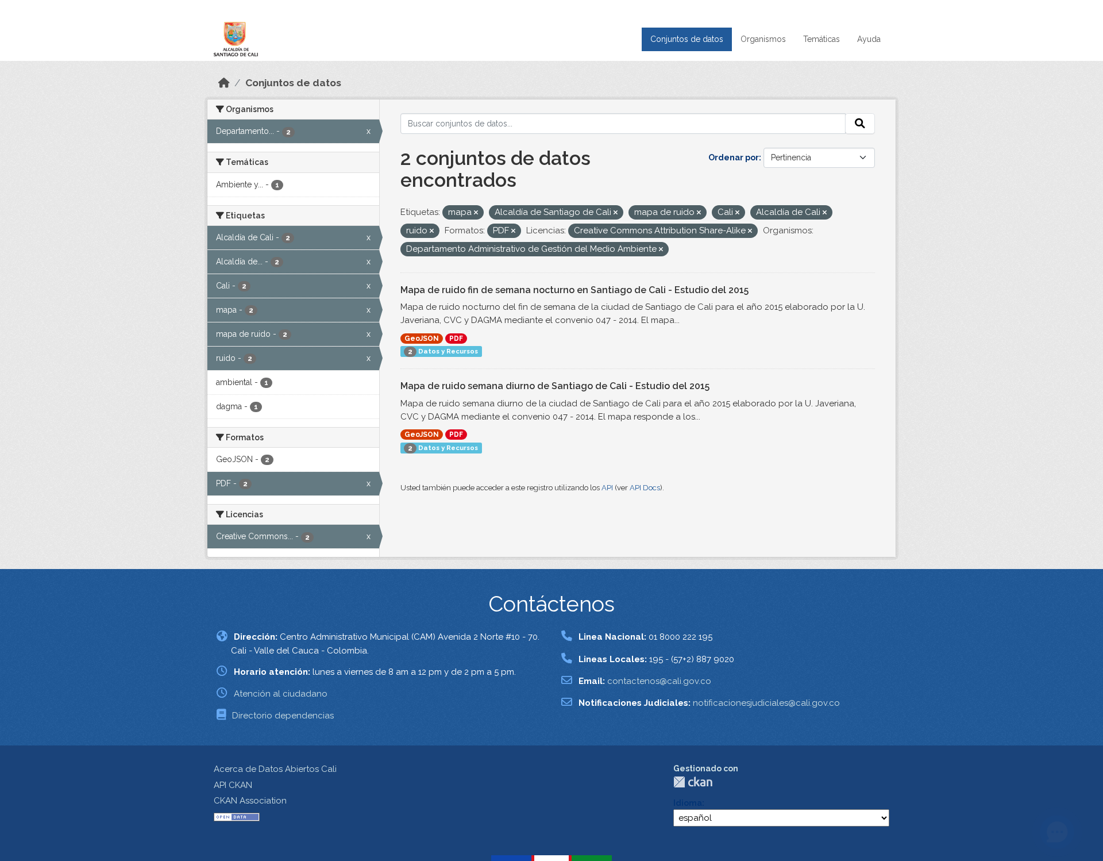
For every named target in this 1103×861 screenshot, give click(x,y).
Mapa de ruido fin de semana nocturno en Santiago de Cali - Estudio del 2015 (574, 290)
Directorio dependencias (283, 715)
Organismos (763, 39)
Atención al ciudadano (280, 694)
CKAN (692, 782)
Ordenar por (733, 157)
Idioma (687, 803)
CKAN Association (250, 800)
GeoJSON (421, 339)
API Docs (645, 487)
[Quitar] (476, 213)
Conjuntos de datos (686, 39)
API (607, 487)
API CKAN (233, 785)
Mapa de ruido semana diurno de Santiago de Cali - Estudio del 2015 (554, 385)
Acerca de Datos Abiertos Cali (275, 769)
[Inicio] (224, 83)
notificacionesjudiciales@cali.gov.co (766, 703)
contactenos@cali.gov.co (659, 681)
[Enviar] (860, 123)
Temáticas (821, 39)
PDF (456, 339)
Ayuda (869, 39)
